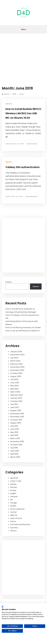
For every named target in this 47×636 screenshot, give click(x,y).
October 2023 (16, 373)
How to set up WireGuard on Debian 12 (22, 330)
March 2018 (15, 457)
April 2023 (14, 388)
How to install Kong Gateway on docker (23, 327)
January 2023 (16, 398)
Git (11, 499)
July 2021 (14, 404)
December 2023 (17, 367)
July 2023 (14, 379)
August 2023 (15, 376)
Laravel (13, 512)
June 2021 (14, 407)
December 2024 (17, 354)
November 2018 (17, 441)
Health (13, 505)
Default (13, 487)
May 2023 (14, 385)
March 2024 (15, 360)
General (13, 496)
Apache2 (14, 478)
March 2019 (15, 438)
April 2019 (14, 435)
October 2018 (16, 444)
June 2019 (14, 429)
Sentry (13, 521)
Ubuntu (8, 104)
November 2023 (17, 370)
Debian (13, 484)
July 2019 (14, 426)
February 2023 (16, 395)
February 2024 (16, 364)
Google (13, 502)
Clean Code (15, 481)
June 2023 (14, 382)
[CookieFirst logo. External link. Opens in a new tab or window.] (3, 607)
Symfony (14, 527)
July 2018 (14, 447)
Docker (13, 490)
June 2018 (14, 451)
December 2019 (17, 413)
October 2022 (16, 401)
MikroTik (13, 515)
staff (21, 144)
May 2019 (14, 432)
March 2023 (15, 392)
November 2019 (17, 416)
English (13, 493)
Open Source (16, 518)
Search (8, 282)
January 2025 (16, 351)
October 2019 (16, 419)
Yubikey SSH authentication (22, 167)
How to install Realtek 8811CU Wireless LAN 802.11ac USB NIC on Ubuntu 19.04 (23, 113)
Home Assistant (17, 509)
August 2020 (15, 410)
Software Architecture (20, 524)
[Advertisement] (23, 58)
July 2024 (14, 357)
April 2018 (14, 454)
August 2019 (15, 423)
